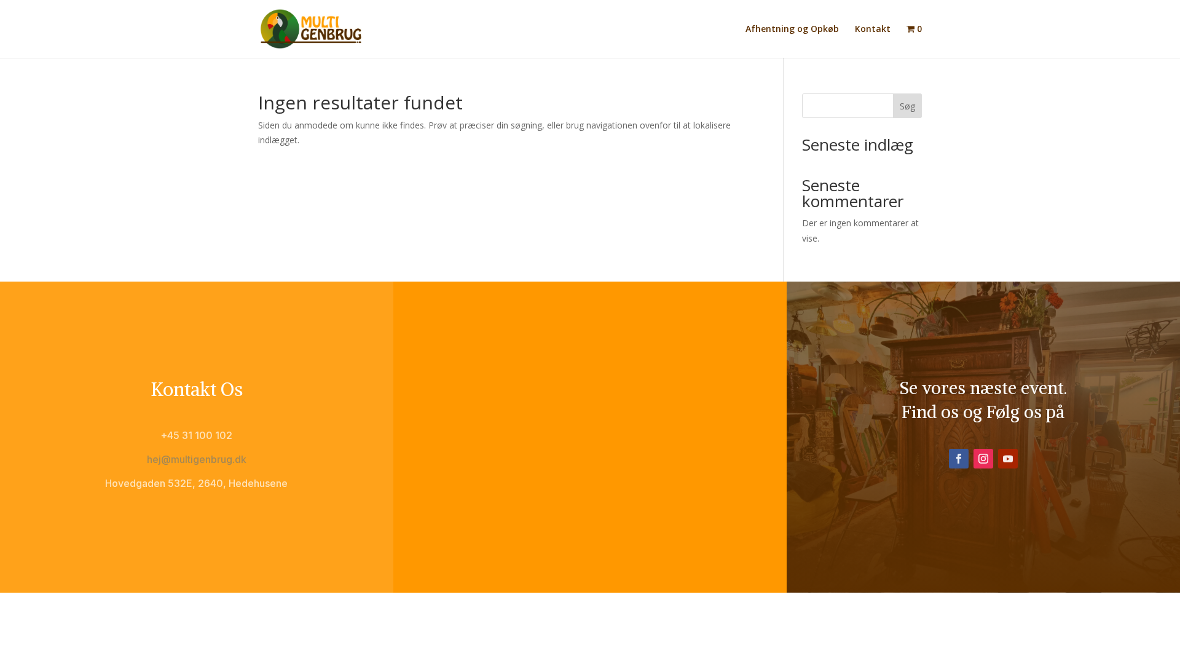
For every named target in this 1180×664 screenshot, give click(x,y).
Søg (907, 106)
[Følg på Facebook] (959, 458)
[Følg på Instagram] (983, 458)
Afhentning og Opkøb (792, 29)
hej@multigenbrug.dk (196, 459)
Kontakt (873, 29)
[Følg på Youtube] (1008, 458)
